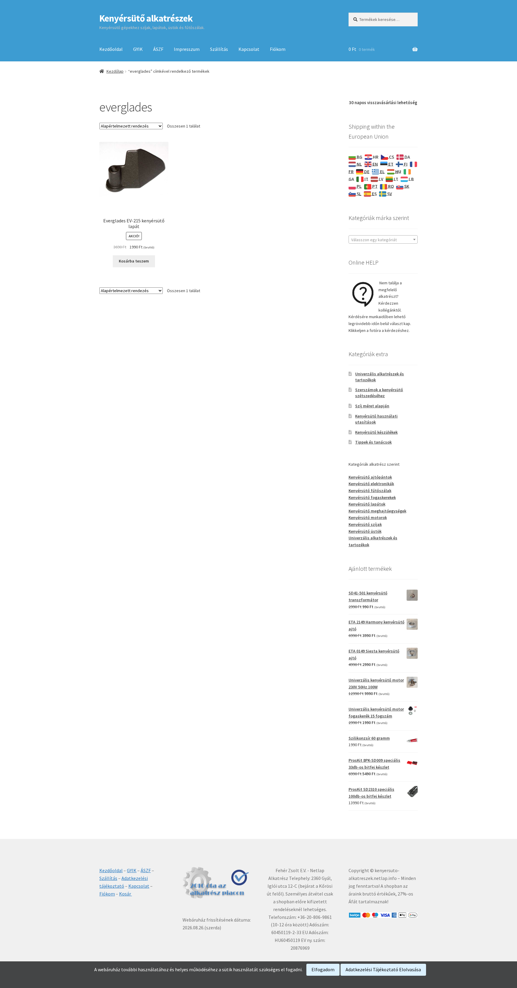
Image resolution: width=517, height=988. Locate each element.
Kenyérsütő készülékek (376, 432)
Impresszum (187, 49)
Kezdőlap (115, 71)
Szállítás (219, 49)
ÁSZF (158, 49)
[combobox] (383, 239)
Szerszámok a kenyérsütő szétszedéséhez (379, 392)
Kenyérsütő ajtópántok (370, 477)
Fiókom (277, 49)
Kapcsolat (248, 49)
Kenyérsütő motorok (368, 517)
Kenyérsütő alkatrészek (146, 18)
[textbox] (383, 240)
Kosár (125, 894)
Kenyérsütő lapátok (367, 504)
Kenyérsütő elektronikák (371, 483)
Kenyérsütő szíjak (365, 524)
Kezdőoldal (111, 49)
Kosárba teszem (134, 261)
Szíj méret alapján (372, 406)
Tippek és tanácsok (373, 442)
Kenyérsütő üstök (365, 531)
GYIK (138, 49)
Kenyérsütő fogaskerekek (372, 497)
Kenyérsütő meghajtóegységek (377, 511)
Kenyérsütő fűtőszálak (370, 490)
